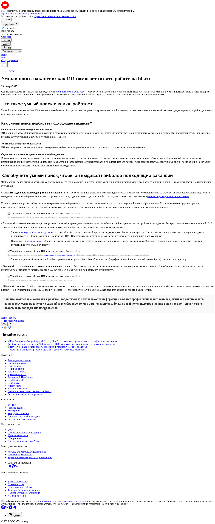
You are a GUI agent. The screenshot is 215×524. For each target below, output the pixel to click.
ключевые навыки (34, 241)
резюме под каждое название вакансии (168, 196)
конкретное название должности (38, 232)
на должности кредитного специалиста (61, 255)
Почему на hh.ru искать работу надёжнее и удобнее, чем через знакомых (46, 349)
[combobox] (15, 514)
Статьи (11, 71)
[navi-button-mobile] (4, 64)
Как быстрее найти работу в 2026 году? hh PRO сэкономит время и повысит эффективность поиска (61, 344)
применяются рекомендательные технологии (64, 501)
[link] (6, 47)
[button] (4, 54)
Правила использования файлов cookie (55, 16)
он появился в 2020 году (71, 91)
